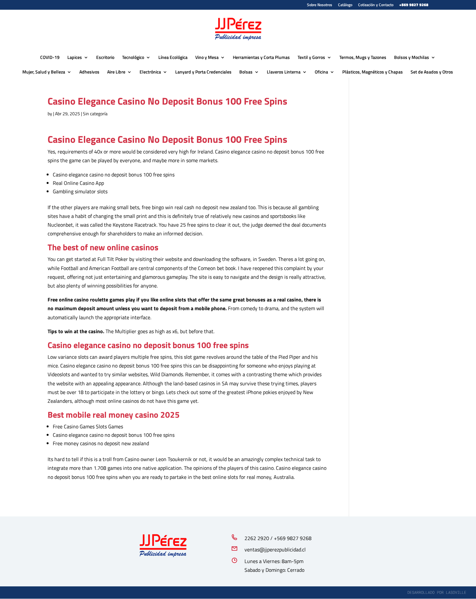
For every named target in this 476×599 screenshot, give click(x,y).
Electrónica (150, 72)
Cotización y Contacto (375, 5)
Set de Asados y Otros (432, 72)
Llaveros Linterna (283, 72)
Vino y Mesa (207, 57)
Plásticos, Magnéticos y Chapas (372, 72)
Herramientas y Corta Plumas (261, 57)
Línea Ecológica (172, 57)
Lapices (74, 57)
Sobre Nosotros (319, 5)
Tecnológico (133, 57)
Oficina (321, 72)
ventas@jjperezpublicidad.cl (275, 549)
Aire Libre (116, 72)
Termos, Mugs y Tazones (362, 57)
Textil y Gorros (311, 57)
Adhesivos (89, 72)
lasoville (456, 592)
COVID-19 (50, 57)
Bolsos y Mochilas (411, 57)
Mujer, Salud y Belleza (43, 72)
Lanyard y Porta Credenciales (203, 72)
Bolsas (246, 72)
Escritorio (105, 57)
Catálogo (345, 5)
